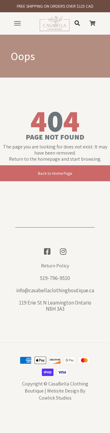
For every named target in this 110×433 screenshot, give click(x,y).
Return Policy (55, 266)
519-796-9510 (55, 278)
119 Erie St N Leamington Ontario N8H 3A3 (55, 305)
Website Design (63, 391)
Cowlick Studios (55, 398)
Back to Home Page (55, 173)
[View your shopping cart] (92, 23)
